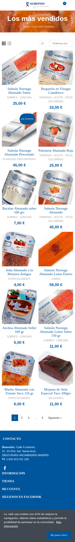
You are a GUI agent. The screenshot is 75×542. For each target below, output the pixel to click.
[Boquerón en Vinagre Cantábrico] (55, 67)
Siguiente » (55, 417)
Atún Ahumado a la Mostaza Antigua (19, 272)
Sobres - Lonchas (19, 97)
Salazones (55, 398)
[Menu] (5, 5)
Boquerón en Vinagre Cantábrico (56, 91)
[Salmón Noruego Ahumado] (55, 187)
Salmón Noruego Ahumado (56, 210)
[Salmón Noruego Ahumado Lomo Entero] (55, 249)
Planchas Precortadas (19, 159)
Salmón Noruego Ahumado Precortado (19, 152)
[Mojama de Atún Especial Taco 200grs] (55, 368)
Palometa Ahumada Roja (55, 150)
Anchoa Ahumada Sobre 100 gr (19, 330)
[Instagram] (11, 468)
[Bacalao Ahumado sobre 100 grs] (19, 187)
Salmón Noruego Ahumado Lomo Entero (55, 272)
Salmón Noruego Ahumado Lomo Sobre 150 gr (56, 331)
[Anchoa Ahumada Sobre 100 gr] (19, 307)
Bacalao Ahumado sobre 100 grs (19, 210)
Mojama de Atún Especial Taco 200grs (56, 391)
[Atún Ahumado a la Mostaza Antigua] (19, 249)
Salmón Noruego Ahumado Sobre (19, 91)
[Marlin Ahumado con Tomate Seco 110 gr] (19, 368)
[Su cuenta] (69, 5)
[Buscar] (11, 5)
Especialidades (19, 278)
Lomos (55, 278)
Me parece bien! (59, 535)
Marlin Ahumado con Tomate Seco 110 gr (19, 391)
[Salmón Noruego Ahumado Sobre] (19, 67)
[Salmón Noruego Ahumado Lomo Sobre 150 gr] (55, 307)
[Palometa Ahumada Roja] (55, 129)
